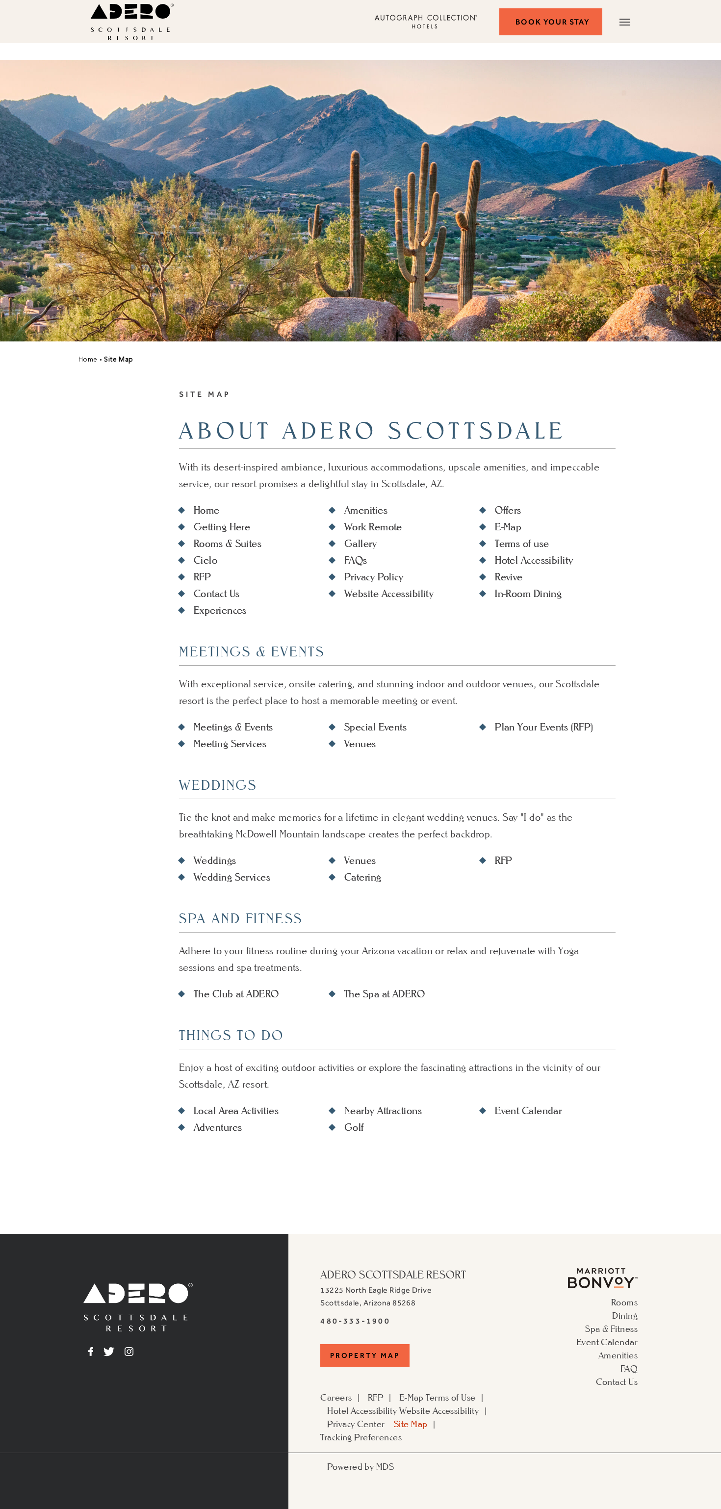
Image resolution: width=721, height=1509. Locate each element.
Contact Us (216, 593)
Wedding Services (232, 877)
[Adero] (138, 1328)
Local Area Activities (236, 1110)
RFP (202, 577)
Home (88, 359)
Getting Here (222, 526)
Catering (363, 877)
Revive (509, 577)
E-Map (508, 526)
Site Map (205, 394)
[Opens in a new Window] (603, 1284)
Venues (360, 743)
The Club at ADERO (236, 994)
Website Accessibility (389, 593)
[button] (550, 21)
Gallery (360, 543)
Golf (354, 1127)
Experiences (220, 610)
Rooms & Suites (227, 543)
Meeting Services (230, 743)
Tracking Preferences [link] (361, 1437)
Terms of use (522, 543)
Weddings (218, 785)
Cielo (205, 560)
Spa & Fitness (611, 1328)
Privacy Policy (373, 577)
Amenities (365, 510)
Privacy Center (356, 1424)
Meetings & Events (252, 651)
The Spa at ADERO (384, 994)
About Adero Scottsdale (373, 431)
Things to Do (231, 1035)
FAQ (629, 1368)
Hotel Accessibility (534, 560)
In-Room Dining (528, 593)
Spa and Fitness (241, 918)
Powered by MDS (360, 1466)
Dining (625, 1315)
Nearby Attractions (383, 1110)
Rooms (624, 1302)
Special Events (375, 727)
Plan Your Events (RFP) (544, 727)
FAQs (355, 560)
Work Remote (373, 526)
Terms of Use (450, 1397)
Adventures (218, 1127)
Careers (336, 1397)
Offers (508, 510)
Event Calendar (528, 1110)
